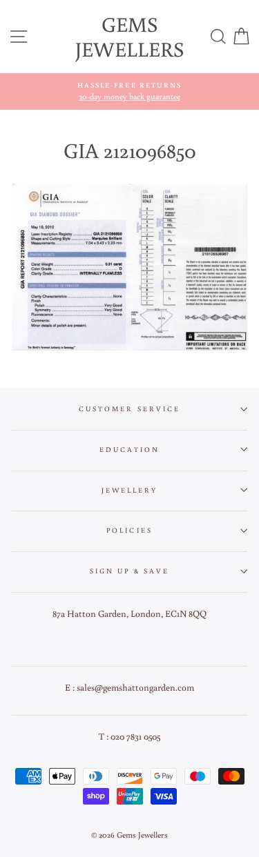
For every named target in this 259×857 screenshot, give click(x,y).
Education (129, 449)
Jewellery (130, 490)
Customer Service (129, 408)
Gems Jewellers (129, 36)
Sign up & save (129, 570)
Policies (129, 530)
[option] (129, 91)
